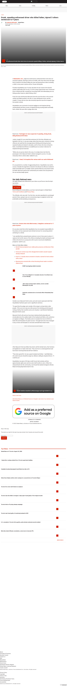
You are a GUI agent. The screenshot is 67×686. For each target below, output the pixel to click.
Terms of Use (3, 675)
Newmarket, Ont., (18, 78)
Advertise (2, 677)
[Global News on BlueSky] (30, 650)
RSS (1, 658)
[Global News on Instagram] (10, 640)
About (1, 652)
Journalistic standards (34, 419)
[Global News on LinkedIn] (30, 640)
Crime (2, 14)
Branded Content (4, 655)
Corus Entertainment (5, 680)
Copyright (2, 674)
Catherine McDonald (12, 22)
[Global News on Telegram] (10, 650)
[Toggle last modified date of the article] (20, 24)
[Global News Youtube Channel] (49, 629)
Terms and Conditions (18, 192)
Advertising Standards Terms (7, 678)
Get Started (17, 187)
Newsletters (3, 660)
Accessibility (3, 682)
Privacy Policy (30, 192)
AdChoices (64, 685)
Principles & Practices (5, 653)
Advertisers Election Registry (7, 664)
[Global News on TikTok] (49, 640)
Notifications (3, 661)
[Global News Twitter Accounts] (30, 629)
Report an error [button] (34, 421)
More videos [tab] (24, 245)
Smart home (3, 663)
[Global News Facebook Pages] (10, 629)
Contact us (2, 656)
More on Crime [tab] (16, 245)
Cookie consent (4, 667)
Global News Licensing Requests (8, 666)
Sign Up (4, 438)
